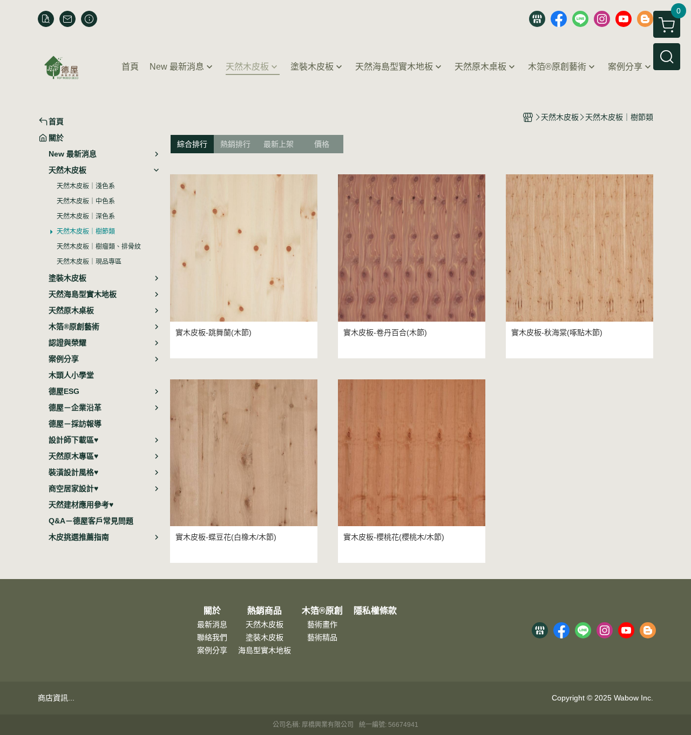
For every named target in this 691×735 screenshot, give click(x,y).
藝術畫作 (322, 624)
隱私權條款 (375, 611)
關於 (212, 611)
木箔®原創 (322, 611)
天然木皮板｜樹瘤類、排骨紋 (99, 246)
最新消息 (212, 624)
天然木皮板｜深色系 (86, 216)
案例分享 (212, 650)
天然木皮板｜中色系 (86, 201)
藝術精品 (322, 637)
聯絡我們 (212, 637)
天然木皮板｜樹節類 (86, 231)
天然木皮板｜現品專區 (89, 262)
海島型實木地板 (264, 650)
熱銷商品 (264, 611)
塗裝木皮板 (264, 637)
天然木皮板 (264, 624)
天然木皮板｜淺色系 (86, 186)
